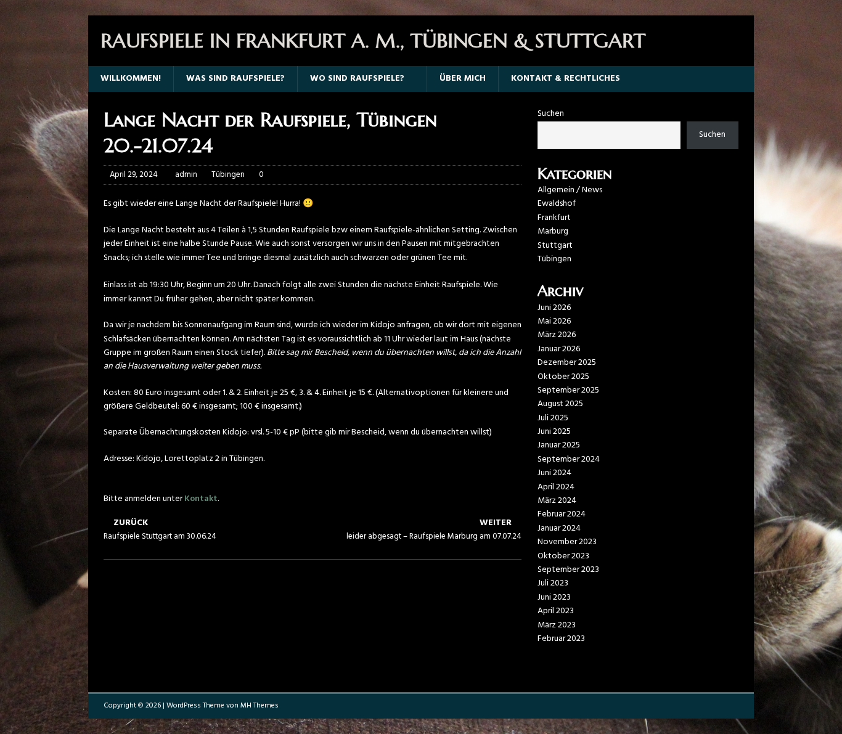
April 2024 (555, 487)
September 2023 (568, 570)
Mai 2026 (554, 321)
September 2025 (568, 390)
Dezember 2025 (566, 363)
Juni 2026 (554, 308)
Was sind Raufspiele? (235, 78)
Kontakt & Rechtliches (565, 78)
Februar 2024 (561, 514)
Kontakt (201, 499)
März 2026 (556, 335)
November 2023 (567, 542)
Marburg (552, 231)
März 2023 (556, 625)
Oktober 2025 (563, 377)
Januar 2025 (558, 445)
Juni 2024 (554, 473)
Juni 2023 (554, 597)
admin (186, 174)
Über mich (462, 78)
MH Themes (259, 705)
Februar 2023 (561, 639)
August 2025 (560, 404)
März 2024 (556, 501)
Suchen (550, 114)
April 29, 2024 (134, 174)
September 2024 (568, 459)
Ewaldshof (556, 204)
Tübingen (228, 174)
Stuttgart (555, 246)
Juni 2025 (554, 432)
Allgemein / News (569, 190)
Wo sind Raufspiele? (357, 78)
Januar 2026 (558, 349)
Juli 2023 (552, 583)
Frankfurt (554, 218)
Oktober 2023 (563, 556)
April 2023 (555, 611)
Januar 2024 (559, 528)
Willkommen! (130, 78)
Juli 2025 (552, 418)
